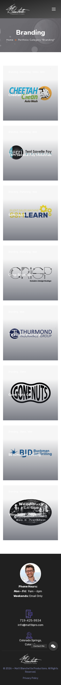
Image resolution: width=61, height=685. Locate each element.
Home (9, 39)
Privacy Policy (30, 678)
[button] (53, 646)
